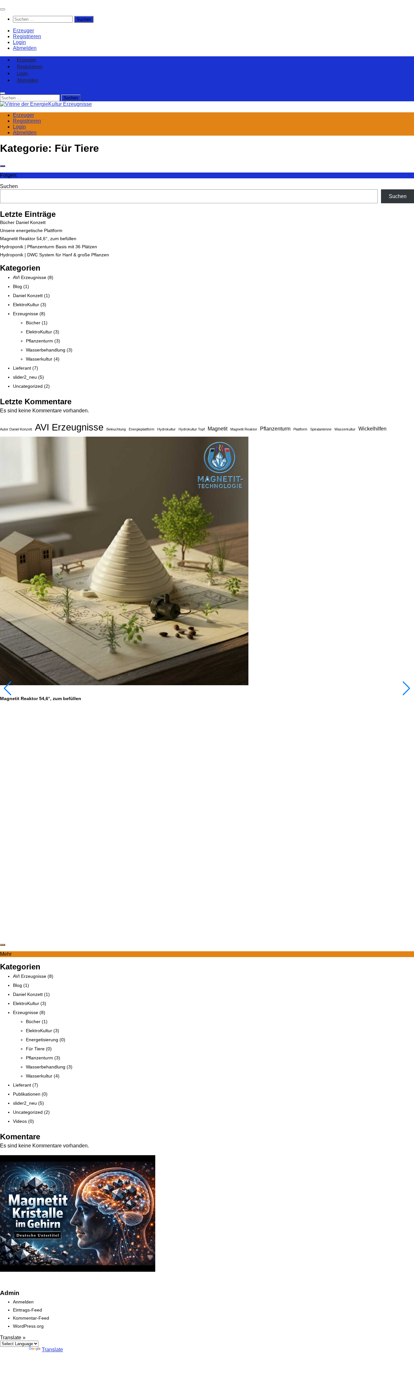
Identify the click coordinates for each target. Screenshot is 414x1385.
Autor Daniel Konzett (16, 429)
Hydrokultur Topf (192, 429)
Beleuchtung (116, 429)
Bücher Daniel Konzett (23, 222)
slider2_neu (25, 377)
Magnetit (217, 428)
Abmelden (25, 48)
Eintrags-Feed (27, 1309)
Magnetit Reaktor (243, 429)
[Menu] (2, 9)
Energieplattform (141, 429)
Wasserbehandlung (45, 349)
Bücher (33, 322)
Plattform (300, 429)
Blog (17, 286)
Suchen (9, 186)
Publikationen (26, 1094)
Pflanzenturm (39, 340)
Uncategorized (28, 386)
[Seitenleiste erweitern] (2, 166)
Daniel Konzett (28, 295)
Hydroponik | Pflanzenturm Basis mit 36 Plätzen (48, 246)
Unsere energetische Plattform (31, 230)
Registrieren (27, 36)
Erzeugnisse (25, 313)
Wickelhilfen (372, 428)
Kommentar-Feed (31, 1318)
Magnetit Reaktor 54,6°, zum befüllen (38, 238)
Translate (52, 1349)
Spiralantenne (321, 429)
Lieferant (22, 368)
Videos (20, 1121)
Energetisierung (42, 1039)
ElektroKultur (26, 304)
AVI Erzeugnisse (29, 277)
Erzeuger (23, 30)
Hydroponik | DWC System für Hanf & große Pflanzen (54, 254)
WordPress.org (28, 1326)
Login (19, 42)
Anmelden (23, 1301)
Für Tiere (35, 1048)
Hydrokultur (166, 429)
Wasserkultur (39, 359)
